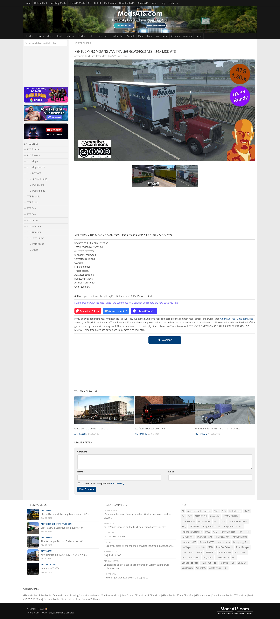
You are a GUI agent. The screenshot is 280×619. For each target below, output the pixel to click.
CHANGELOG (201, 516)
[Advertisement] (164, 211)
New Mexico (187, 552)
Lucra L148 (199, 547)
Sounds (131, 36)
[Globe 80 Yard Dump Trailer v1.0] (104, 410)
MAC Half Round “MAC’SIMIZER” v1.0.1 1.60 (64, 554)
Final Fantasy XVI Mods (88, 599)
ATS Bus (31, 214)
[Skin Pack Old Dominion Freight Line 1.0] (33, 528)
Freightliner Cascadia (233, 526)
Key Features (224, 542)
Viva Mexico (187, 568)
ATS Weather (34, 232)
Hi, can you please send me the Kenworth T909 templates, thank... (139, 545)
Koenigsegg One (240, 542)
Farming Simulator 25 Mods (84, 595)
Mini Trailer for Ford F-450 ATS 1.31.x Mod (217, 428)
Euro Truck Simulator (238, 521)
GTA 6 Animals (202, 595)
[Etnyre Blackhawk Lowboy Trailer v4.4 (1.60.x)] (33, 514)
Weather (187, 36)
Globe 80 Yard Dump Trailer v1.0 (91, 428)
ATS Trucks (33, 149)
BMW (247, 511)
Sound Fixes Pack (190, 563)
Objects (59, 36)
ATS (224, 511)
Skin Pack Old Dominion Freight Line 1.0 (62, 527)
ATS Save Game (35, 238)
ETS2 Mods (140, 595)
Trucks (29, 36)
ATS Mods (31, 608)
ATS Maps (32, 161)
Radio (141, 36)
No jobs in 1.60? (112, 555)
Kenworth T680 (240, 537)
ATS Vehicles (34, 226)
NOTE (199, 552)
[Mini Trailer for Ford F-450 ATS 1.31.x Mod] (225, 410)
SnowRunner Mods (222, 595)
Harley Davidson (228, 531)
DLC (216, 521)
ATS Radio (32, 202)
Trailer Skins (117, 36)
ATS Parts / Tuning (37, 179)
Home (28, 3)
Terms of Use (33, 612)
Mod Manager (242, 547)
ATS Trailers (82, 43)
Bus (157, 36)
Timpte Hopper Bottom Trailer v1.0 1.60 (62, 541)
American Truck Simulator (199, 511)
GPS (215, 531)
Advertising (59, 612)
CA (183, 516)
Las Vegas (186, 547)
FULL (207, 531)
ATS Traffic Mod (35, 243)
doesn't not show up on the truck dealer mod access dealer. (135, 527)
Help (163, 3)
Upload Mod (40, 3)
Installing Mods (58, 3)
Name (81, 471)
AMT (216, 511)
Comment (82, 451)
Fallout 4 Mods (51, 599)
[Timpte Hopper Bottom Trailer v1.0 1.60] (33, 542)
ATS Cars (31, 208)
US (233, 563)
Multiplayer (110, 3)
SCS (234, 557)
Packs (81, 36)
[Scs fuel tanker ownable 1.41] (165, 410)
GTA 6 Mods (168, 595)
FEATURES (194, 526)
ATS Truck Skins (35, 184)
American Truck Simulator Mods (236, 318)
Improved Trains (204, 537)
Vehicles (175, 36)
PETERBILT (210, 552)
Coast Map (215, 516)
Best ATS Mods (77, 3)
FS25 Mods (45, 595)
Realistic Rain (240, 552)
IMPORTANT (188, 537)
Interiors (70, 36)
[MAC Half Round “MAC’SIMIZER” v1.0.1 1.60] (33, 555)
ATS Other (32, 249)
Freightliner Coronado (192, 531)
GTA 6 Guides (30, 595)
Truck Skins (102, 36)
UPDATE (224, 563)
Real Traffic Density (191, 557)
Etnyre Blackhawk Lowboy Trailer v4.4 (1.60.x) (65, 514)
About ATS (143, 3)
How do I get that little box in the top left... (126, 577)
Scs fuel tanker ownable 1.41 (150, 428)
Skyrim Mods (67, 599)
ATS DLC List (94, 3)
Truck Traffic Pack (209, 563)
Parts (90, 36)
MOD (210, 547)
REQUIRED (208, 557)
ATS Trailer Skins (36, 190)
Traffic (198, 36)
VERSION (242, 563)
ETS (223, 521)
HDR (241, 531)
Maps (49, 36)
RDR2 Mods (154, 595)
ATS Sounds (33, 196)
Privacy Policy (117, 483)
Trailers (40, 36)
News (155, 3)
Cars (149, 36)
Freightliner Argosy (211, 526)
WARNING (201, 568)
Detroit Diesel (204, 521)
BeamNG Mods (60, 595)
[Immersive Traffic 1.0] (33, 569)
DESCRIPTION (188, 521)
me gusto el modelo (114, 536)
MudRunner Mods (110, 595)
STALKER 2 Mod (185, 595)
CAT (190, 516)
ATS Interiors (34, 173)
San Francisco (222, 557)
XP (226, 568)
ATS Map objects (36, 167)
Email (171, 471)
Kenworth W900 (207, 542)
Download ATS (126, 3)
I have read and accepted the (103, 483)
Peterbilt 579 (225, 552)
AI (183, 511)
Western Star (215, 568)
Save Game (127, 595)
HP (248, 531)
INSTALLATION (222, 537)
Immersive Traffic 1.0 (52, 568)
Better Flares (235, 511)
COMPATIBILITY (230, 516)
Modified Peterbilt (224, 547)
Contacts (173, 3)
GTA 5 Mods (240, 595)
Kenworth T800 (189, 542)
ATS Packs (32, 220)
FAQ (184, 526)
